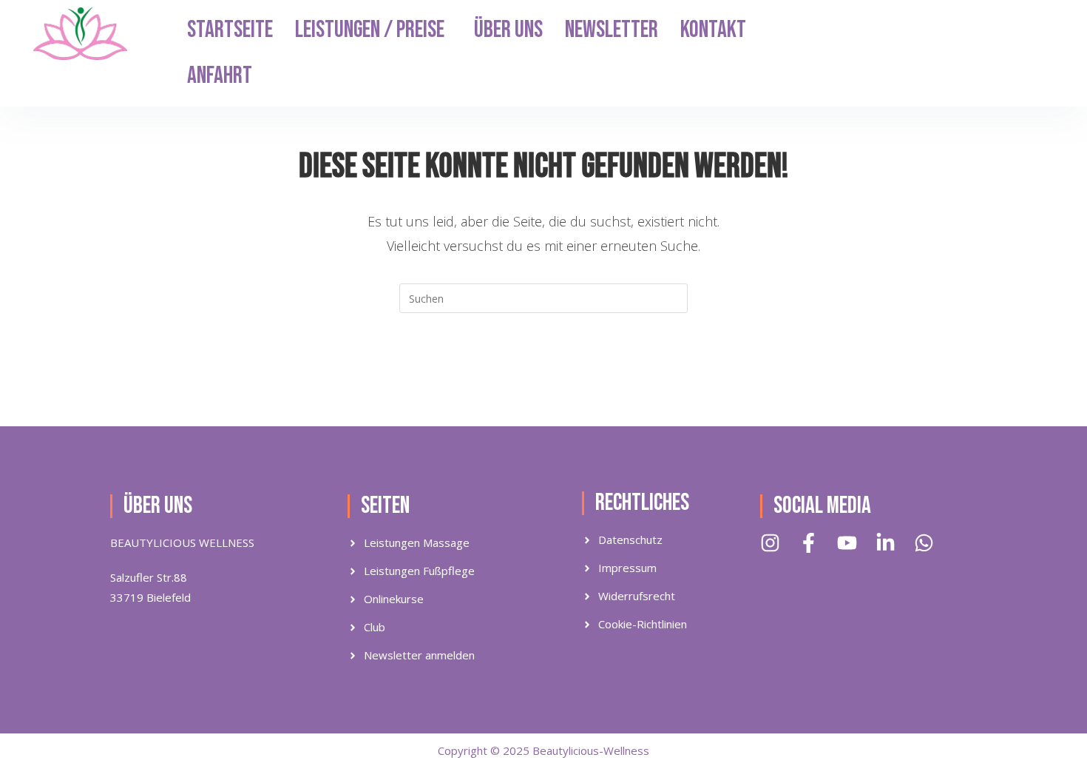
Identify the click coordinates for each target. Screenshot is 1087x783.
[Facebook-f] (809, 543)
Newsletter (611, 30)
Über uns (508, 30)
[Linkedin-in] (885, 543)
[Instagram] (770, 543)
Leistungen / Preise (369, 30)
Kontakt (713, 30)
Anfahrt (219, 75)
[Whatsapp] (924, 543)
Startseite (230, 30)
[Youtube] (847, 543)
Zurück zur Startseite (543, 373)
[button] (373, 30)
